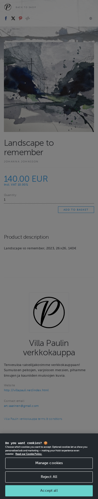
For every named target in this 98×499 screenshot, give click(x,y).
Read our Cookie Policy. (28, 454)
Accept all (48, 490)
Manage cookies (49, 463)
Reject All (49, 477)
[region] (49, 466)
